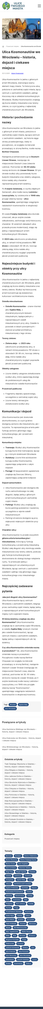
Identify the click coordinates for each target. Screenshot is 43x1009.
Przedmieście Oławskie (14, 911)
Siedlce (19, 915)
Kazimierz (25, 888)
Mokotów (9, 895)
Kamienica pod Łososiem (22, 884)
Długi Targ (9, 872)
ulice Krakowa (10, 951)
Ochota (29, 895)
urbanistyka (10, 959)
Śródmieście (18, 963)
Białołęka (18, 856)
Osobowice (17, 900)
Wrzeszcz (32, 935)
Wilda (8, 935)
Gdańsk (8, 876)
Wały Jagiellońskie (12, 931)
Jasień (30, 880)
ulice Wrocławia (10, 708)
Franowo (32, 872)
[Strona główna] (3, 46)
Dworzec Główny (25, 868)
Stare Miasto (10, 919)
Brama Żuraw (10, 864)
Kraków (29, 892)
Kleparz (34, 888)
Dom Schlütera (11, 868)
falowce (25, 947)
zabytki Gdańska (23, 959)
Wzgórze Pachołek (12, 939)
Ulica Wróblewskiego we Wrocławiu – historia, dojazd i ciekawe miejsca (20, 748)
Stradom (21, 919)
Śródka (8, 963)
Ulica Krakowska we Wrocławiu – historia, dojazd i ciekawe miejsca (21, 739)
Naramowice (19, 895)
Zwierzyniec (10, 943)
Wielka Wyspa (26, 931)
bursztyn (20, 943)
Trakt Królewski (11, 923)
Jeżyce (8, 884)
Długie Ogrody (21, 872)
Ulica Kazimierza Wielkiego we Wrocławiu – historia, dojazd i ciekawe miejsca (19, 730)
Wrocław (13, 704)
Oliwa (8, 900)
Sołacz (28, 915)
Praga (16, 908)
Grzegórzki (9, 880)
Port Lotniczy (20, 903)
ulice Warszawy (11, 955)
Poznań (8, 908)
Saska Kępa (10, 915)
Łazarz (34, 959)
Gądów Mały (23, 704)
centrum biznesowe (12, 947)
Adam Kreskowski (17, 73)
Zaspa (24, 939)
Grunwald (28, 876)
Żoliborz (28, 963)
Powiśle (30, 903)
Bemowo (9, 856)
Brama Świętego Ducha (28, 860)
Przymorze (28, 911)
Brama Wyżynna (11, 860)
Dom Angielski (23, 864)
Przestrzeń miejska (12, 46)
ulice (32, 947)
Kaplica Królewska (12, 888)
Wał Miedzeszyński (20, 927)
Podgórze (9, 903)
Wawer (8, 927)
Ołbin (25, 900)
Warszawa (32, 923)
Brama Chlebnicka (30, 856)
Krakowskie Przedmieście (14, 892)
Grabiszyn (17, 876)
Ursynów (23, 923)
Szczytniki (30, 919)
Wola (14, 935)
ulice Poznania (23, 951)
